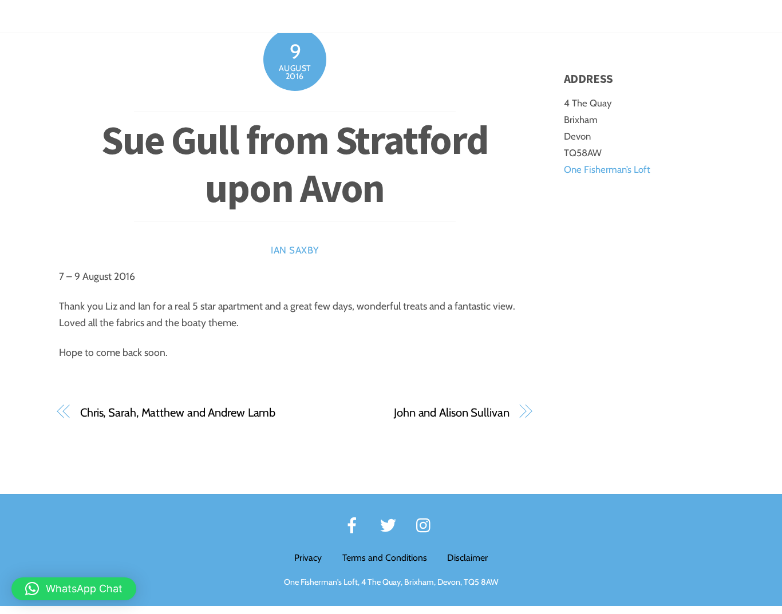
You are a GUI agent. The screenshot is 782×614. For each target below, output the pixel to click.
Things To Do (508, 16)
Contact (688, 16)
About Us (739, 16)
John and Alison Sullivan (452, 412)
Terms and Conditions (384, 557)
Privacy (308, 557)
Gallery (641, 16)
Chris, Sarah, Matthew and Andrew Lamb (177, 412)
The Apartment (345, 16)
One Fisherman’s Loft (607, 169)
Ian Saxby (295, 250)
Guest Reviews (580, 16)
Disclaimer (467, 557)
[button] (73, 588)
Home (285, 16)
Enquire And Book (428, 16)
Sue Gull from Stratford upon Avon (294, 163)
